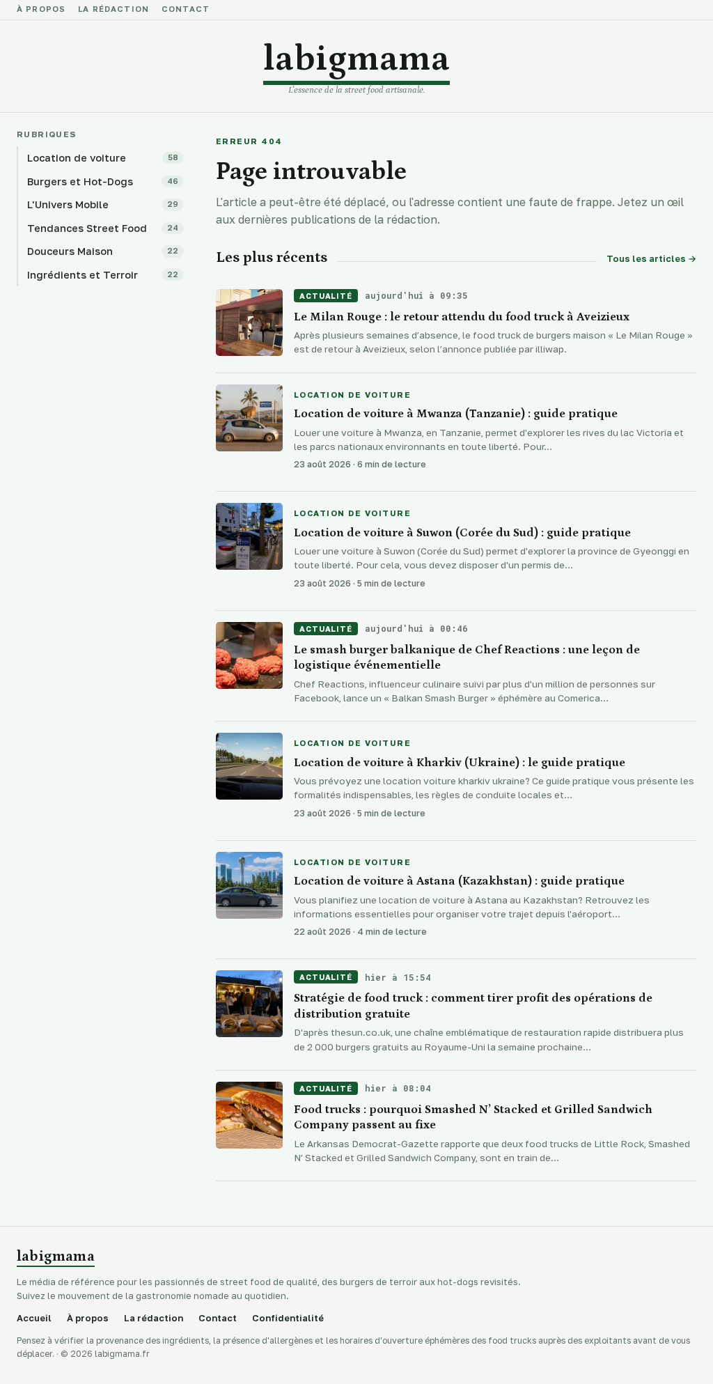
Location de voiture (352, 395)
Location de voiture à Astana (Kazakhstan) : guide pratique (459, 881)
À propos (41, 10)
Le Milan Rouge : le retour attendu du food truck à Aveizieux (461, 317)
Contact (186, 10)
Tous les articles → (651, 258)
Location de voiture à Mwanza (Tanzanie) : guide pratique (456, 414)
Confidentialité (288, 1318)
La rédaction (113, 10)
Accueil (34, 1318)
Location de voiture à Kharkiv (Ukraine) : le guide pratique (459, 763)
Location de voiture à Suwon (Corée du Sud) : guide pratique (462, 533)
